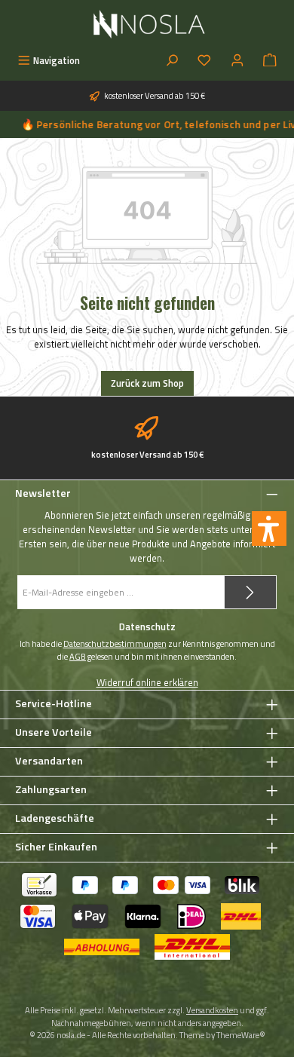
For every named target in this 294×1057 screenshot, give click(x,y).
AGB (77, 657)
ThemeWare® (240, 1034)
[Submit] (250, 592)
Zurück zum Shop (147, 383)
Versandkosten (212, 1009)
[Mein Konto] (237, 60)
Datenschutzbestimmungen (115, 644)
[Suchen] (171, 60)
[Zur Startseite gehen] (147, 24)
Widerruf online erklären (147, 683)
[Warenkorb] (269, 60)
